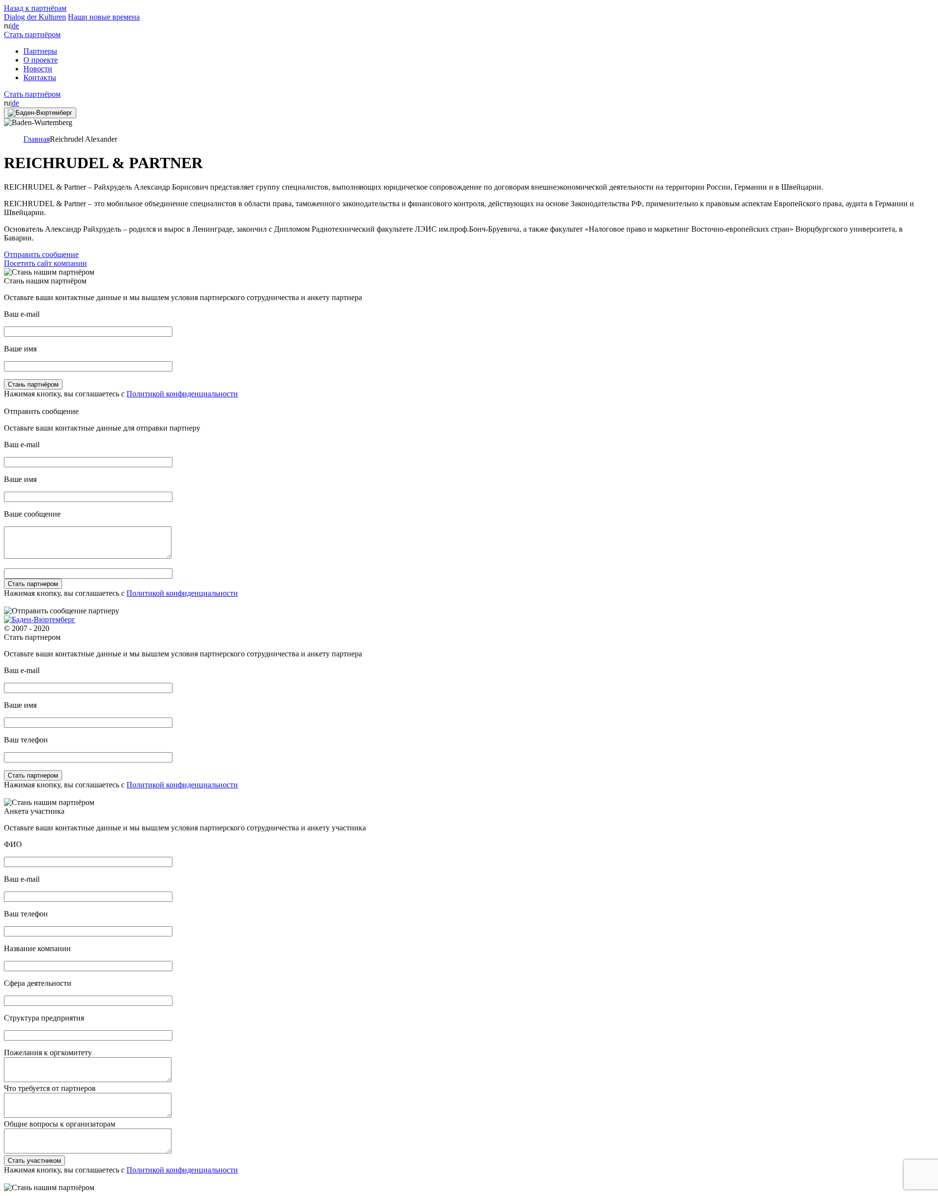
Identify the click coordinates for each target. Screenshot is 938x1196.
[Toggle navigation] (40, 113)
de (15, 26)
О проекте (40, 60)
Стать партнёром (32, 34)
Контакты (39, 77)
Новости (37, 69)
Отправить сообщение (41, 254)
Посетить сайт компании (45, 263)
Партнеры (40, 51)
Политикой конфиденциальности (182, 394)
